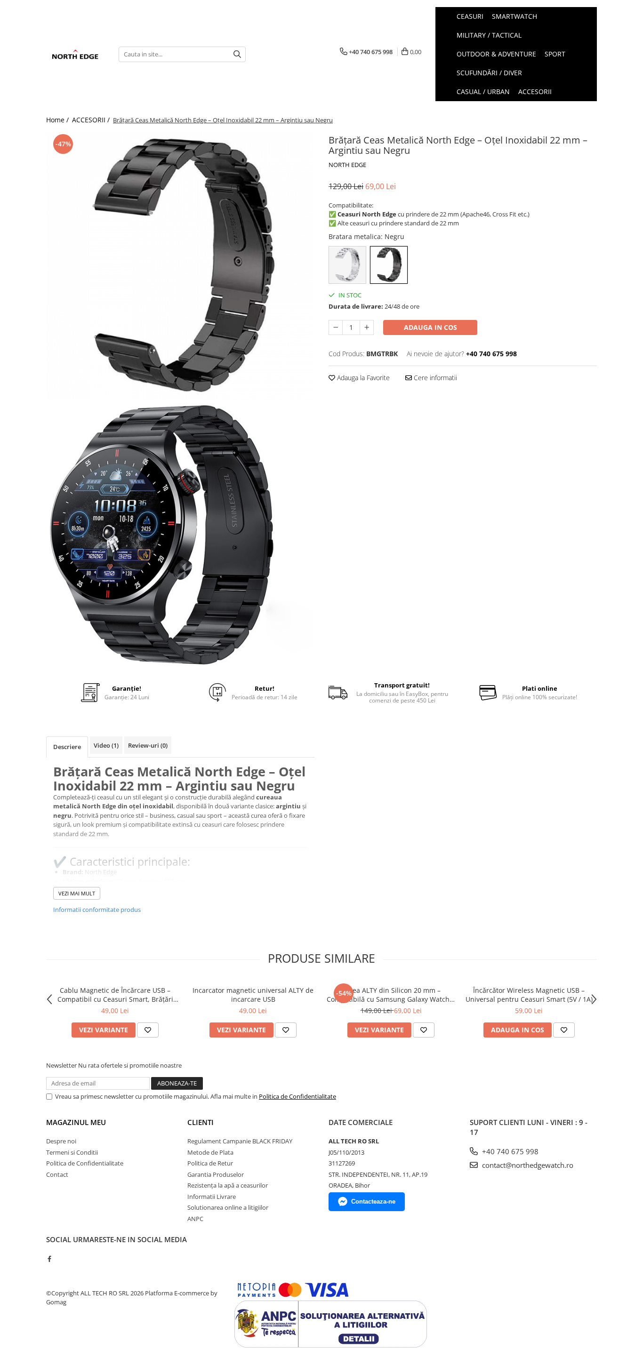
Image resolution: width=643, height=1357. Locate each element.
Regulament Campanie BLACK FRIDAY (239, 1141)
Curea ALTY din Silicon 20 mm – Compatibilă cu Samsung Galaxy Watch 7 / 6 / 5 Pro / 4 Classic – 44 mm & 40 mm (391, 995)
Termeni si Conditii (72, 1152)
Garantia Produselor (215, 1174)
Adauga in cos (430, 327)
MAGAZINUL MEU (76, 1122)
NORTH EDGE (347, 164)
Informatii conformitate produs (97, 909)
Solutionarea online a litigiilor (227, 1207)
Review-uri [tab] (148, 745)
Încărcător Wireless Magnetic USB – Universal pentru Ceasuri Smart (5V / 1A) (529, 995)
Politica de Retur (210, 1163)
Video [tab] (106, 745)
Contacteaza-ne (373, 1201)
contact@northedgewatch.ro (526, 1165)
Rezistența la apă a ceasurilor (227, 1185)
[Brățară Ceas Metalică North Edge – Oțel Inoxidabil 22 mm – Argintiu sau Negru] (180, 266)
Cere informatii (434, 377)
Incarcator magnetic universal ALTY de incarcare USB (253, 995)
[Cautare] (237, 54)
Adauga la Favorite (362, 377)
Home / (58, 119)
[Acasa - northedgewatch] (75, 54)
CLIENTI (200, 1122)
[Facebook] (49, 1258)
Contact (57, 1174)
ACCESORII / (92, 119)
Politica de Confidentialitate (297, 1096)
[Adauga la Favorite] (148, 1030)
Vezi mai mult (76, 893)
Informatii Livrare (211, 1196)
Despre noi (61, 1141)
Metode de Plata (210, 1152)
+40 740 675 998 (509, 1151)
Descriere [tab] (67, 746)
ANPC (195, 1218)
